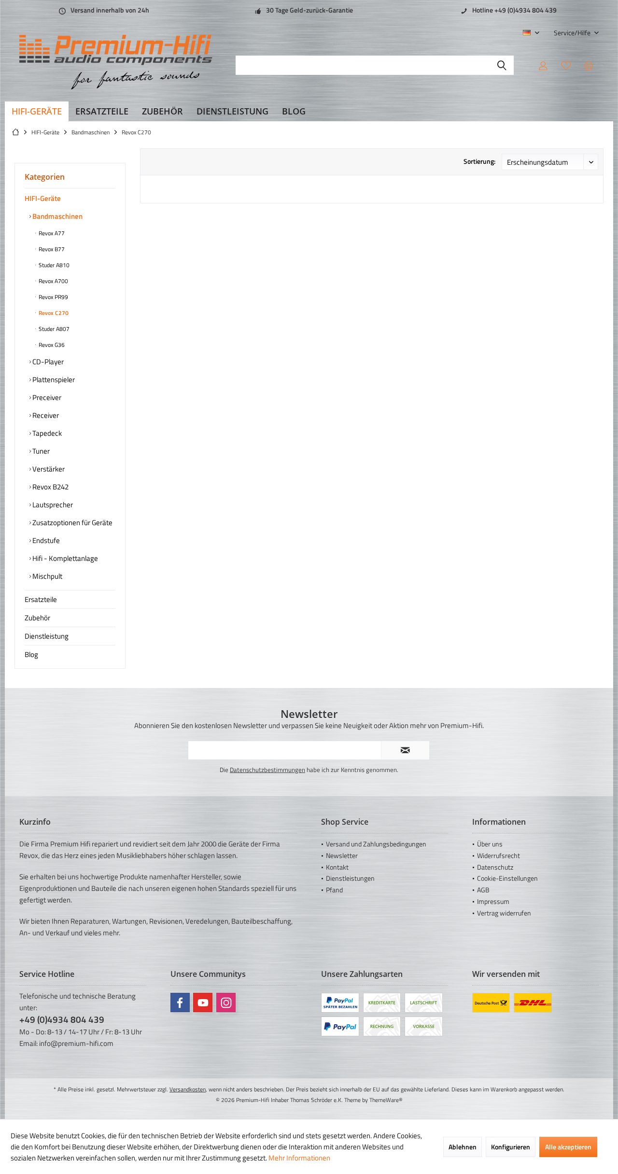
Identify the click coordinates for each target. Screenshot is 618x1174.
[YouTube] (202, 1002)
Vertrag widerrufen (504, 913)
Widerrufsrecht (498, 855)
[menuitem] (573, 33)
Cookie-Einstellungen (507, 878)
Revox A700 (52, 281)
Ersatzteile (41, 599)
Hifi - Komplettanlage (64, 558)
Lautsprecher (52, 504)
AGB (483, 890)
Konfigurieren (510, 1147)
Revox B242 (50, 486)
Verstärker (48, 468)
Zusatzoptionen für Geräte (71, 522)
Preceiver (46, 397)
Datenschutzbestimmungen (267, 769)
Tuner (40, 451)
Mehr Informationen (299, 1157)
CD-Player (47, 361)
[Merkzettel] (566, 65)
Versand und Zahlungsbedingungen (376, 844)
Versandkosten (187, 1089)
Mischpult (46, 576)
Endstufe (45, 540)
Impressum (493, 901)
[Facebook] (180, 1002)
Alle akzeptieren (568, 1147)
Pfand (334, 890)
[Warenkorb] (588, 65)
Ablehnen (463, 1147)
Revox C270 (53, 312)
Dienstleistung (47, 636)
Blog (31, 654)
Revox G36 (51, 344)
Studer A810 (53, 265)
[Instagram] (226, 1002)
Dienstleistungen (350, 878)
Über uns (490, 844)
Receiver (45, 415)
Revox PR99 (52, 296)
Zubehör (37, 617)
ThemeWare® (386, 1099)
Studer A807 (53, 328)
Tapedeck (46, 433)
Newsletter (342, 855)
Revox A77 (51, 233)
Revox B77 (51, 249)
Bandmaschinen (57, 216)
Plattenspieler (53, 379)
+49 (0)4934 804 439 (61, 1019)
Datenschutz (495, 867)
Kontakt (337, 867)
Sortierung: (479, 161)
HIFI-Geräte (43, 198)
